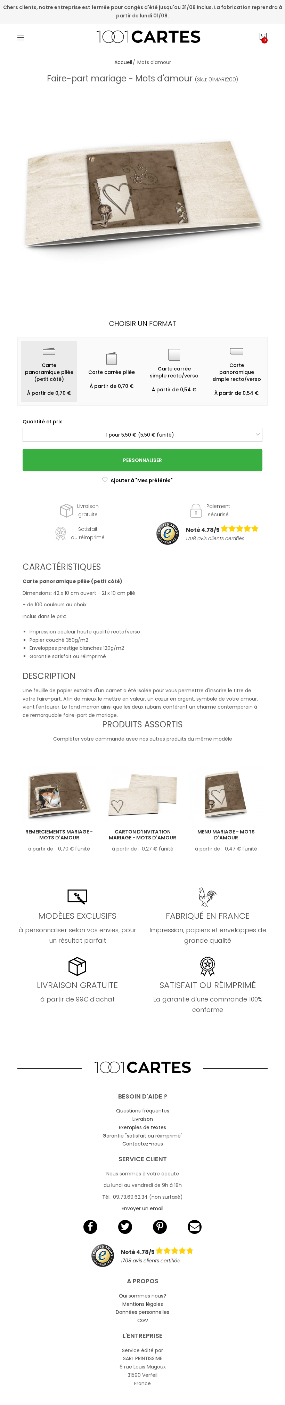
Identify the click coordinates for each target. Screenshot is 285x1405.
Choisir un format (142, 323)
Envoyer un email (142, 1208)
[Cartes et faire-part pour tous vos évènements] (143, 37)
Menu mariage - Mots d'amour (226, 834)
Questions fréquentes (142, 1110)
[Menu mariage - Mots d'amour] (225, 794)
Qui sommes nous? (142, 1295)
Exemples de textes (142, 1127)
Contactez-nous (142, 1143)
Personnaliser (142, 460)
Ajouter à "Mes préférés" (142, 480)
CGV (142, 1320)
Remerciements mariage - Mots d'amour (59, 834)
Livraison (142, 1119)
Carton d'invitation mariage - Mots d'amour (142, 834)
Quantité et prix (42, 421)
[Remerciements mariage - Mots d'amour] (59, 794)
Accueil (123, 62)
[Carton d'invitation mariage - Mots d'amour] (142, 794)
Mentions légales (142, 1304)
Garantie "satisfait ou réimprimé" (142, 1135)
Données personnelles (142, 1312)
